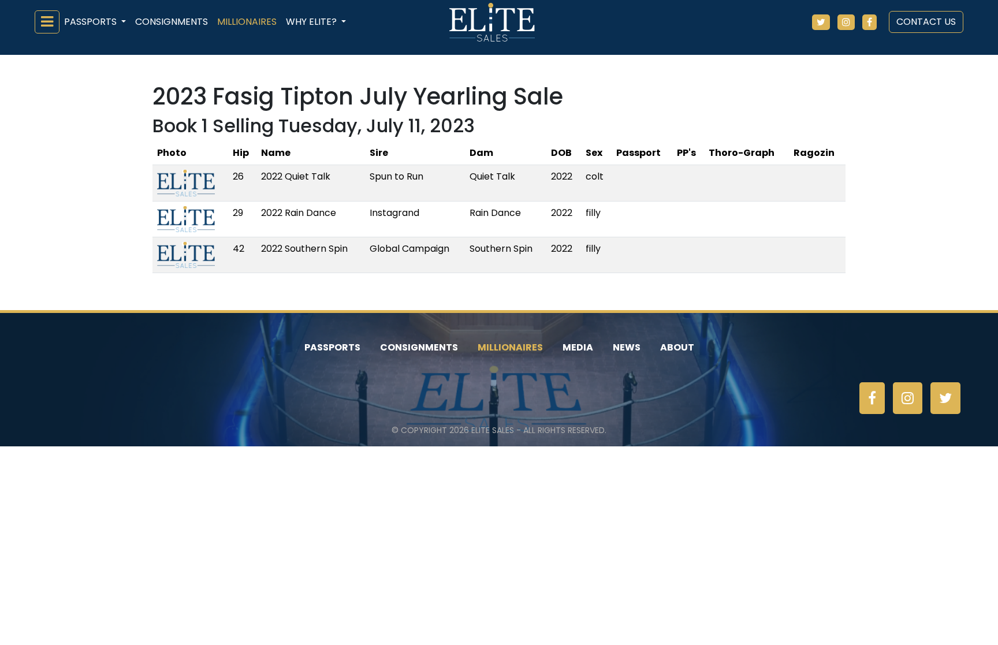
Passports (332, 347)
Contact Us (926, 21)
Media (578, 347)
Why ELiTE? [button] (312, 21)
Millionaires (247, 21)
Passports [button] (91, 21)
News (626, 347)
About (677, 347)
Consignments (171, 21)
